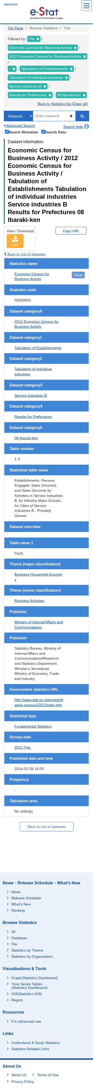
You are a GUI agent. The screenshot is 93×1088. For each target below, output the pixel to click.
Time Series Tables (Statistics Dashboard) (29, 985)
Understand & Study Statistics (35, 1042)
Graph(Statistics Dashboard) (34, 978)
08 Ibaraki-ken (26, 438)
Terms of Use (48, 1075)
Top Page (15, 28)
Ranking (18, 910)
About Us (18, 1075)
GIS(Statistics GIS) (26, 994)
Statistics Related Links (30, 1049)
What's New (21, 904)
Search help (73, 127)
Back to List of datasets (25, 254)
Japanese (11, 4)
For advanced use (26, 1021)
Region (17, 1000)
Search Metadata (23, 132)
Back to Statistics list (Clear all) (63, 104)
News (15, 892)
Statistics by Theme (27, 950)
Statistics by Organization (32, 956)
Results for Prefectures (33, 417)
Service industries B (30, 395)
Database (19, 938)
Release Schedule (26, 898)
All (13, 932)
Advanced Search (20, 125)
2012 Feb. (22, 747)
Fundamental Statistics (33, 726)
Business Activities (29, 601)
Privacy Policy (22, 1081)
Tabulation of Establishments (37, 348)
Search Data (55, 132)
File (14, 944)
